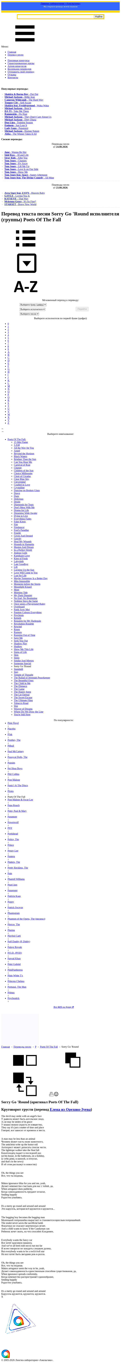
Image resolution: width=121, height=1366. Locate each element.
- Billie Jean (20, 97)
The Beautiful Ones (23, 680)
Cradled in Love (22, 484)
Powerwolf (13, 822)
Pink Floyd (13, 723)
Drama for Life (21, 510)
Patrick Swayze (15, 907)
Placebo (11, 728)
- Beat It (18, 108)
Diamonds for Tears (24, 504)
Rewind (18, 626)
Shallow (18, 646)
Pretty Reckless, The (18, 867)
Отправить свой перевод (21, 71)
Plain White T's (15, 975)
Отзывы (12, 74)
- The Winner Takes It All (21, 134)
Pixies (11, 791)
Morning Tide (21, 592)
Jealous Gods (20, 552)
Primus (11, 992)
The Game (19, 689)
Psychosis (19, 615)
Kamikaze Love (22, 555)
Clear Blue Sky (21, 479)
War (16, 706)
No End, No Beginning (25, 598)
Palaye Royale (15, 947)
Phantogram (14, 913)
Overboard (19, 606)
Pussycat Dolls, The (17, 757)
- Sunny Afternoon (25, 175)
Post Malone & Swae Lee (20, 799)
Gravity (17, 538)
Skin (16, 655)
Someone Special (22, 663)
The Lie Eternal (21, 694)
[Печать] (51, 1095)
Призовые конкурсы (18, 60)
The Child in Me (22, 683)
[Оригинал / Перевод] (25, 1095)
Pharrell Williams (16, 879)
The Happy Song (22, 691)
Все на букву (64, 1007)
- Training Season (19, 122)
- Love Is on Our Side (21, 169)
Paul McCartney (16, 751)
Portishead (13, 833)
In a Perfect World (23, 550)
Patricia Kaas (14, 896)
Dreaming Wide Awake (25, 513)
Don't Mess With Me (24, 507)
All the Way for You (24, 448)
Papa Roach (14, 805)
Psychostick (13, 998)
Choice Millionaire (23, 473)
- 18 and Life (16, 155)
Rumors (18, 632)
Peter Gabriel (14, 964)
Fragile (17, 533)
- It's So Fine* (20, 201)
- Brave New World (20, 204)
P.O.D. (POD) (15, 952)
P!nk (10, 734)
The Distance (20, 686)
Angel (17, 450)
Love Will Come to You (25, 572)
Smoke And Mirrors (24, 660)
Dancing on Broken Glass (27, 490)
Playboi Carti (14, 935)
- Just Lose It (16, 125)
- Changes (15, 160)
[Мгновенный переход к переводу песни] (25, 273)
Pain (10, 873)
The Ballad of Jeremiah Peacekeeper (32, 677)
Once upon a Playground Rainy (29, 604)
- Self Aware (18, 102)
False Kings (20, 521)
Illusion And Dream (24, 547)
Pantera (11, 856)
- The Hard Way (24, 100)
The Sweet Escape (23, 697)
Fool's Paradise (21, 530)
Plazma (11, 930)
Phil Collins (13, 774)
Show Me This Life (23, 649)
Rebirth (17, 618)
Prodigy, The (14, 740)
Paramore (12, 816)
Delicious (18, 499)
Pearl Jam (12, 884)
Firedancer (19, 527)
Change (18, 467)
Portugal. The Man (17, 987)
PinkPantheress (15, 970)
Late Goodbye (21, 564)
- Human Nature (22, 131)
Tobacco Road (21, 703)
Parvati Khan (14, 958)
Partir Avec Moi (22, 609)
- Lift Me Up (16, 166)
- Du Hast (16, 114)
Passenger (12, 890)
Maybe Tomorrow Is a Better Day (31, 578)
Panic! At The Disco (18, 785)
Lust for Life (20, 575)
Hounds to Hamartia (24, 544)
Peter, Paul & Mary (17, 811)
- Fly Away (16, 163)
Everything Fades (22, 518)
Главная (12, 52)
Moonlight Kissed (23, 587)
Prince (11, 845)
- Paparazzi (16, 128)
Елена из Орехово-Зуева (70, 1109)
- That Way (16, 198)
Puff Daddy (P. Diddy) (19, 941)
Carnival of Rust (22, 465)
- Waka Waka (27, 105)
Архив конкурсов (17, 66)
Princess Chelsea (16, 981)
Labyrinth (19, 561)
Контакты (13, 77)
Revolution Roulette (24, 623)
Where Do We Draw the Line (28, 711)
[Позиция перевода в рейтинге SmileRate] (56, 1095)
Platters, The (14, 862)
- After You (15, 158)
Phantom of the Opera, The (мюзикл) (26, 918)
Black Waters (20, 456)
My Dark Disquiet (23, 595)
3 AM (17, 445)
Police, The (13, 839)
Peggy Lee (13, 850)
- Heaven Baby (24, 193)
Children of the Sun (23, 470)
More (16, 589)
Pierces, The (14, 924)
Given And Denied (23, 535)
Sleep (16, 657)
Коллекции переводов (19, 69)
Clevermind (20, 482)
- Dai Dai (21, 94)
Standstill (18, 669)
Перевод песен (15, 54)
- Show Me (16, 172)
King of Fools (21, 558)
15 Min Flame (21, 442)
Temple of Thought (23, 674)
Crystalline (19, 487)
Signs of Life (20, 652)
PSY (10, 828)
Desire (17, 501)
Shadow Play (20, 643)
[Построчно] (72, 1071)
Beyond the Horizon (24, 453)
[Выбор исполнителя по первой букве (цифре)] (25, 297)
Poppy (11, 901)
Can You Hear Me (23, 462)
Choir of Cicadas (22, 476)
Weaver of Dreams (23, 709)
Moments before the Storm (27, 584)
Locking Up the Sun (24, 569)
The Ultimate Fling (23, 700)
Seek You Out (21, 640)
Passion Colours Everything (28, 612)
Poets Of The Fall (49, 1046)
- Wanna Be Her (15, 152)
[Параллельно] (25, 1071)
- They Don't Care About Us (28, 117)
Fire (16, 524)
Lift (15, 567)
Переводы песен (22, 1046)
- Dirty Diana (20, 119)
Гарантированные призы (21, 63)
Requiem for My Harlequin (27, 621)
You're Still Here (22, 714)
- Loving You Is (17, 195)
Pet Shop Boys (15, 768)
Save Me (18, 638)
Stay (16, 672)
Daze (16, 496)
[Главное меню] (25, 43)
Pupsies (11, 762)
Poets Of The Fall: (17, 439)
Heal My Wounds (23, 541)
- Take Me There (17, 111)
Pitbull (11, 745)
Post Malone (14, 779)
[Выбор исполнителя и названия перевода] (25, 248)
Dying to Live (21, 516)
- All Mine (29, 177)
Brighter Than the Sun (25, 459)
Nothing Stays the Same (26, 601)
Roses (17, 629)
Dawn (17, 493)
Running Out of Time (24, 635)
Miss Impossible (22, 581)
